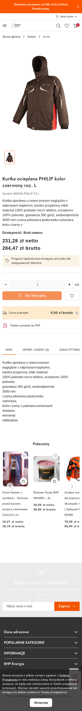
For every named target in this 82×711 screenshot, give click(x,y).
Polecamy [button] (41, 444)
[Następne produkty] (72, 486)
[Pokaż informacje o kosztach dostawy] (77, 313)
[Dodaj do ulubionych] (72, 295)
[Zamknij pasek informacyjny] (78, 6)
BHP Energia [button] (14, 663)
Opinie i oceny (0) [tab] (36, 349)
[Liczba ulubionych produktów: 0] (66, 25)
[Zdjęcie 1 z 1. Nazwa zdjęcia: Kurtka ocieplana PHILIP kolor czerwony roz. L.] (9, 157)
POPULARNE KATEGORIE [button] (24, 642)
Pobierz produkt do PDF (25, 325)
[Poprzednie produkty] (10, 486)
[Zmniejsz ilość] (6, 285)
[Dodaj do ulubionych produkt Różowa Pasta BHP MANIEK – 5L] (55, 456)
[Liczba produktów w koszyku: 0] (75, 25)
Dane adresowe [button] (16, 632)
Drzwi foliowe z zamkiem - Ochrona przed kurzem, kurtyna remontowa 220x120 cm (15, 503)
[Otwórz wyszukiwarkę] (58, 25)
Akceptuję (41, 702)
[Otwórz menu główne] (4, 25)
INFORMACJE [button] (14, 653)
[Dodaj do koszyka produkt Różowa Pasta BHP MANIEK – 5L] (54, 481)
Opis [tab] (9, 349)
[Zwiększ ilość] (69, 285)
